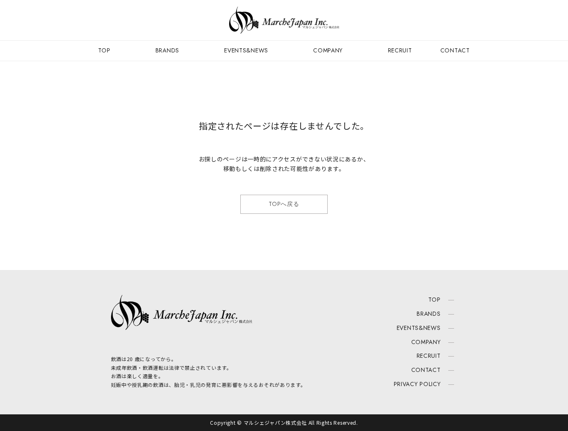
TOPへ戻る (284, 204)
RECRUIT (400, 50)
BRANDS (167, 50)
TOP (104, 50)
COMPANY (328, 50)
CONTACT (455, 50)
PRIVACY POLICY (417, 384)
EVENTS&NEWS (246, 50)
